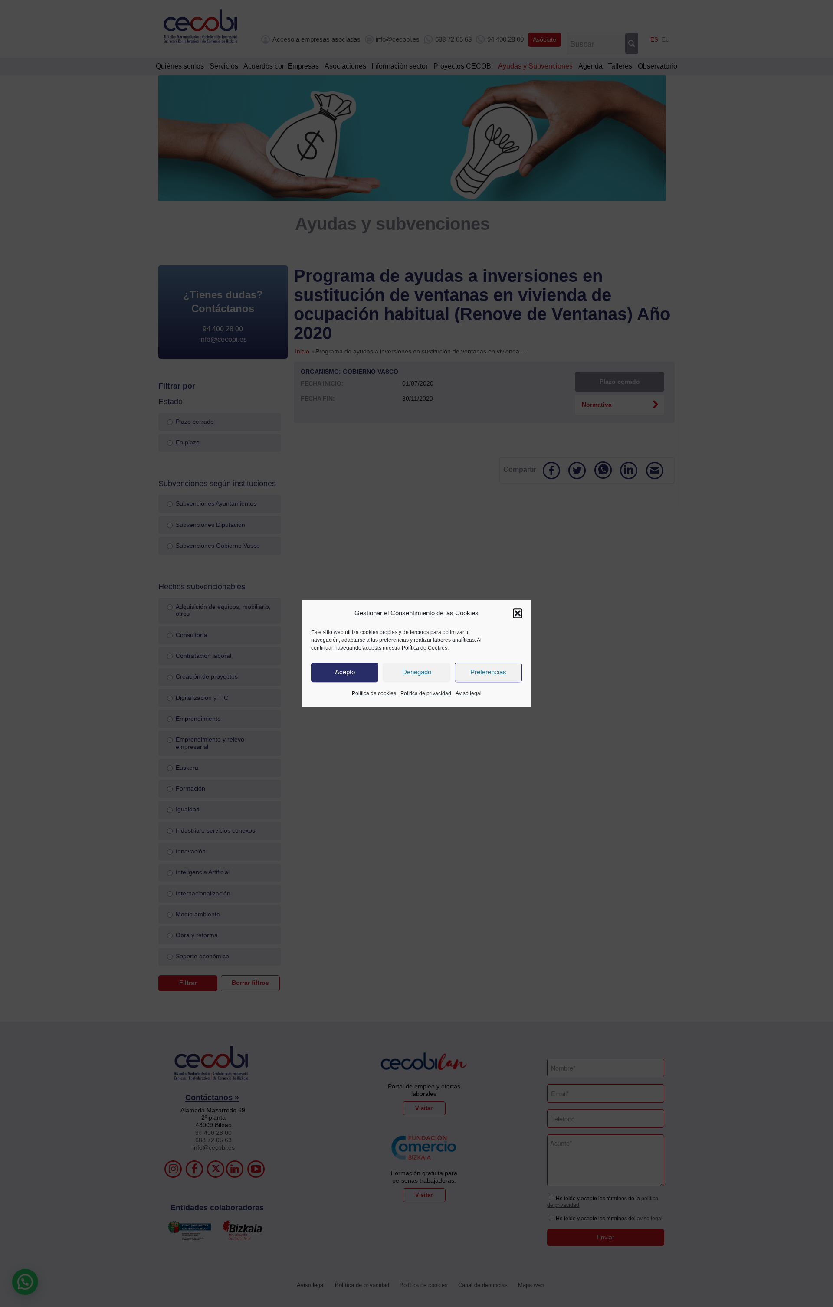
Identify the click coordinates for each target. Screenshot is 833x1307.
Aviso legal (469, 693)
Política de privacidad (425, 693)
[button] (517, 613)
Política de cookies (374, 693)
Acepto (345, 672)
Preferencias (488, 672)
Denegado (416, 672)
